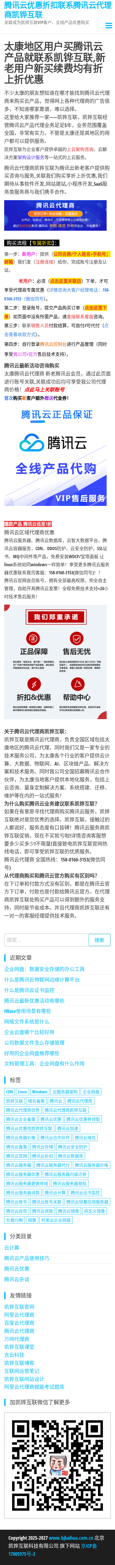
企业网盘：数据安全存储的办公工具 (44, 969)
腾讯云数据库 (70, 1156)
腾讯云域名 (85, 1137)
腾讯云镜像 (68, 1211)
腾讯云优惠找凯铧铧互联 (29, 1128)
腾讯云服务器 (18, 1165)
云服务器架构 (65, 1091)
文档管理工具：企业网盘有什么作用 (44, 1063)
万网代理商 (16, 1339)
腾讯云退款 (42, 1211)
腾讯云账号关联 (46, 1201)
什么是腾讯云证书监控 (29, 990)
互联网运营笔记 (21, 1371)
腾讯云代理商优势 (23, 1110)
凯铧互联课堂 (19, 1346)
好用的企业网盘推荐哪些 (31, 1053)
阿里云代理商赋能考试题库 (34, 1386)
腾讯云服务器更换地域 (27, 1183)
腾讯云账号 (16, 1201)
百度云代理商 (19, 1323)
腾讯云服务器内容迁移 (66, 1174)
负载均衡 (14, 1220)
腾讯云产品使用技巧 (26, 1258)
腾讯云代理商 (79, 1101)
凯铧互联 (14, 1101)
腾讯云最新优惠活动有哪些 (34, 1000)
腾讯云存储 (42, 1146)
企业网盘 (91, 1091)
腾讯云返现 (16, 1211)
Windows (39, 1091)
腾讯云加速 (67, 1128)
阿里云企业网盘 (56, 1220)
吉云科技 (14, 1355)
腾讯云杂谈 (16, 1279)
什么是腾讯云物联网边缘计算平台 (42, 979)
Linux (22, 1091)
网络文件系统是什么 (26, 1021)
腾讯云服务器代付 (53, 1165)
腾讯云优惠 (50, 1119)
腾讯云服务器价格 (91, 1165)
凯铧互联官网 (19, 1306)
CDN (9, 1091)
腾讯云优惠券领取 (83, 1119)
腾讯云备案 (16, 1146)
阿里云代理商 (19, 1314)
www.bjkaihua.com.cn (71, 1537)
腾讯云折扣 (42, 1156)
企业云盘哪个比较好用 (29, 1032)
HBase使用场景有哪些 (27, 1011)
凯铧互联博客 (19, 1363)
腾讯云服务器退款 (23, 1192)
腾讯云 (56, 1101)
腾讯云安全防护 (72, 1146)
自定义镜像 (94, 1211)
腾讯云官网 (16, 1156)
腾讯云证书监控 (85, 1192)
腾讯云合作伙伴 (55, 1137)
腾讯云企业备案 (20, 1119)
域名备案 (36, 1101)
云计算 (11, 1247)
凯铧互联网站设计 (24, 1379)
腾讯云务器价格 (20, 1137)
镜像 (32, 1220)
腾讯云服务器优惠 (23, 1174)
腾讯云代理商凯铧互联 (66, 1110)
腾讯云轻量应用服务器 (87, 1201)
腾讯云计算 (55, 1192)
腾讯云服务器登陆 (70, 1183)
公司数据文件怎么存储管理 (34, 1042)
